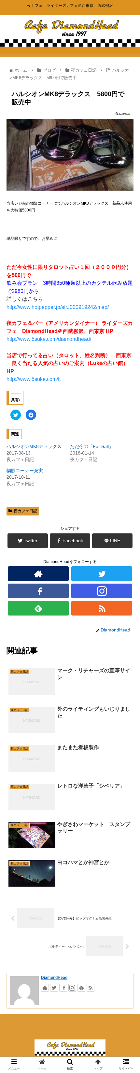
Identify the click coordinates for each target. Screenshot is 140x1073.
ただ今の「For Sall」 (91, 446)
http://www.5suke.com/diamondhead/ (49, 339)
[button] (126, 732)
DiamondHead (54, 977)
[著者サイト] (38, 573)
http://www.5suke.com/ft (34, 379)
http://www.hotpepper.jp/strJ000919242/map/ (58, 307)
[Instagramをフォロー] (101, 591)
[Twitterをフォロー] (101, 573)
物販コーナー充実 (25, 470)
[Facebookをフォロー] (38, 591)
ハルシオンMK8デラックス (34, 446)
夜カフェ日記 (25, 511)
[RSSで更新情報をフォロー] (101, 608)
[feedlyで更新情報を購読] (38, 608)
